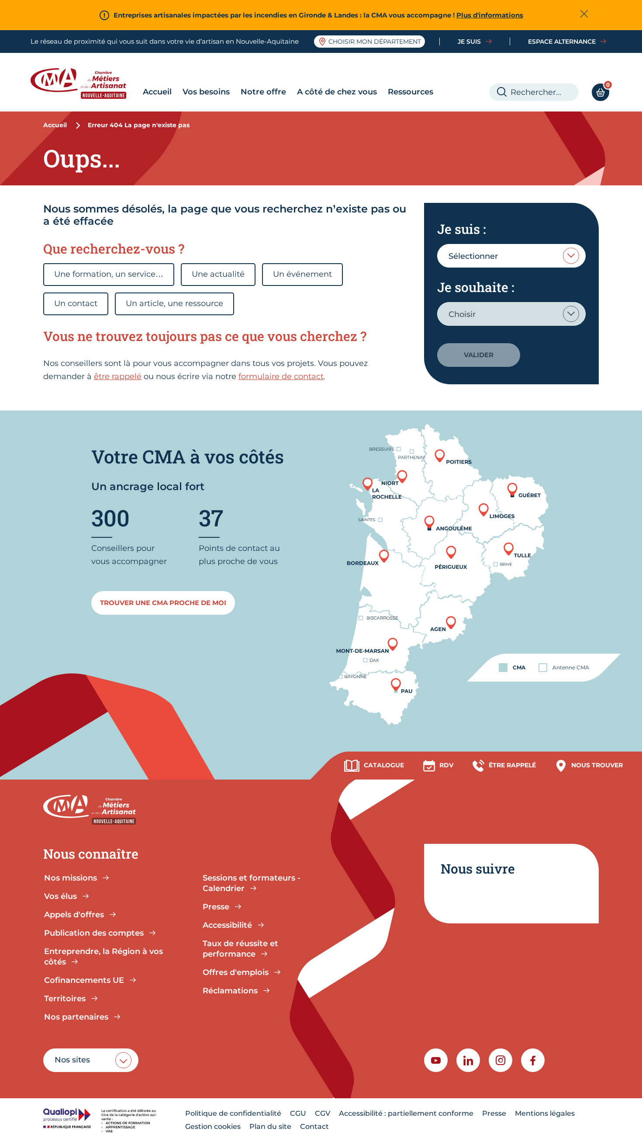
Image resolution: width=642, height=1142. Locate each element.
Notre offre (263, 92)
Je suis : (461, 228)
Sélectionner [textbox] (473, 256)
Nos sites (72, 1060)
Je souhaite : (475, 287)
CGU (298, 1113)
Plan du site (270, 1126)
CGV (322, 1113)
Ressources (410, 92)
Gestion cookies (213, 1126)
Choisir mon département (374, 41)
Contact (314, 1126)
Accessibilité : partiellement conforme (406, 1113)
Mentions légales (545, 1113)
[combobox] (511, 256)
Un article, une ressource (174, 303)
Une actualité (218, 274)
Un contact (75, 303)
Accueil (157, 92)
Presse (494, 1113)
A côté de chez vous (337, 92)
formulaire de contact (281, 376)
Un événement (302, 274)
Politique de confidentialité (233, 1113)
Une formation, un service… (108, 274)
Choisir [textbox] (462, 314)
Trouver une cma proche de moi (163, 603)
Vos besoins (206, 92)
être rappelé (118, 376)
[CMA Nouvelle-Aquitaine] (85, 83)
